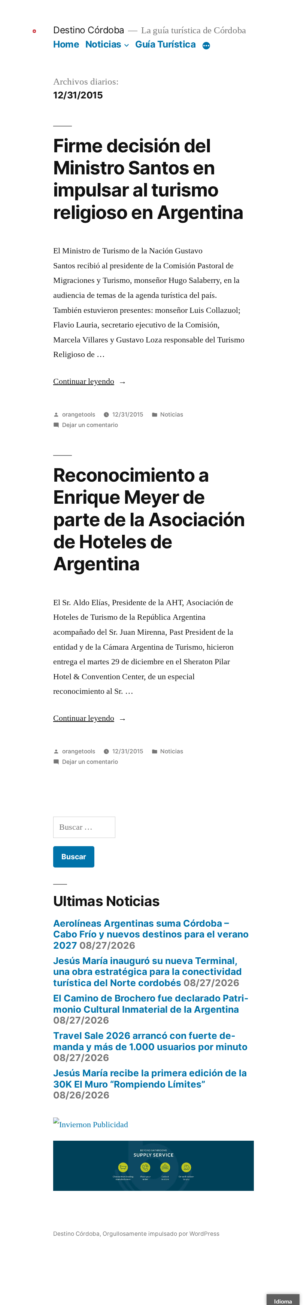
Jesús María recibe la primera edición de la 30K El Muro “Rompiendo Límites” (150, 1078)
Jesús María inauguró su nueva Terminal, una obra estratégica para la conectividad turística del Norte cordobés (147, 971)
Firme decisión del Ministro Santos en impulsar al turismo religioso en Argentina (148, 178)
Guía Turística (165, 44)
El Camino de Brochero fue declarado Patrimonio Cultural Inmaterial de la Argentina (151, 1004)
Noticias (103, 44)
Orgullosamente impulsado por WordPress (161, 1233)
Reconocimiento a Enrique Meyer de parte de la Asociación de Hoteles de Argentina (149, 519)
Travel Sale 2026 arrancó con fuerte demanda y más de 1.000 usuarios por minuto (150, 1041)
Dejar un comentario (90, 425)
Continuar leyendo (90, 381)
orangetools (78, 414)
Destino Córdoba (88, 30)
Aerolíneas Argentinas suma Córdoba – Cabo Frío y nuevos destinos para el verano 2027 (151, 934)
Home (66, 44)
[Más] (206, 45)
